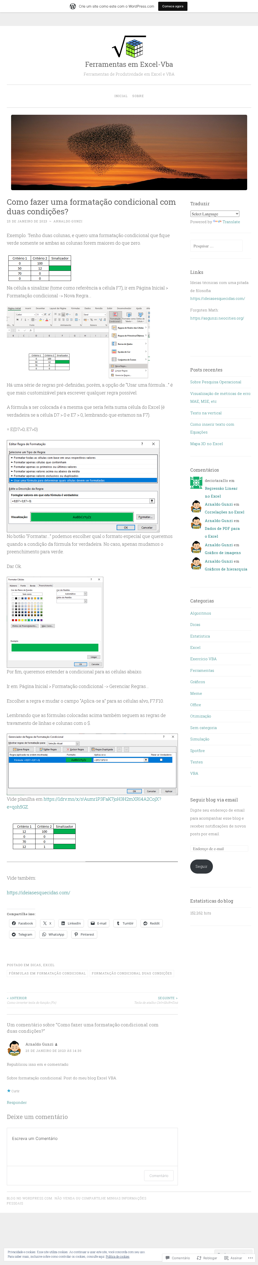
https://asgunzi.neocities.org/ (217, 318)
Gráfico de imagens (223, 552)
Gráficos (197, 681)
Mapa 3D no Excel (206, 443)
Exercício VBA (203, 658)
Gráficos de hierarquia (226, 568)
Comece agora (172, 6)
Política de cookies (118, 1256)
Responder (17, 1102)
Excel (49, 965)
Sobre (138, 96)
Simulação (199, 738)
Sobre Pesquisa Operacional (215, 381)
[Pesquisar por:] (216, 245)
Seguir (201, 866)
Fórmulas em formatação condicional (47, 973)
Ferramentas (202, 670)
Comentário (158, 1175)
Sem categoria (203, 727)
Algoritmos (200, 613)
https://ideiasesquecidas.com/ (38, 892)
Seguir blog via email (214, 800)
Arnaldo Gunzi (67, 221)
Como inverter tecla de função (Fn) (31, 1000)
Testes (196, 761)
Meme (196, 693)
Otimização (200, 715)
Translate (231, 221)
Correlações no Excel (224, 511)
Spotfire (197, 750)
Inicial (121, 96)
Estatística (200, 636)
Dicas (35, 965)
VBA (194, 773)
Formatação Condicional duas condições (132, 973)
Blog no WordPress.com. (30, 1198)
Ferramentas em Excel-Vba (129, 64)
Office (195, 704)
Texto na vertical (206, 412)
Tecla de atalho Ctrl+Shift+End (156, 1000)
